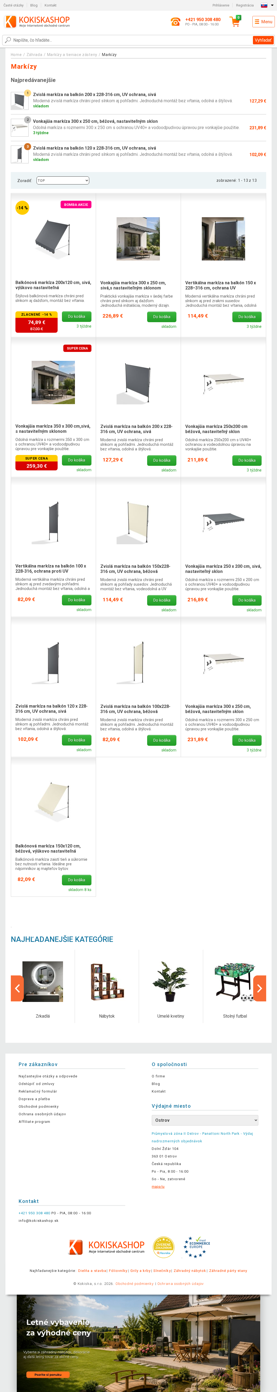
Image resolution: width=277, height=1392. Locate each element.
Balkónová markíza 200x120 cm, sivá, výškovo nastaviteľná (53, 285)
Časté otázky (14, 5)
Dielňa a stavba (92, 1271)
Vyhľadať (263, 40)
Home (16, 54)
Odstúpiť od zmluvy (36, 1084)
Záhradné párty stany (228, 1271)
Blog (34, 5)
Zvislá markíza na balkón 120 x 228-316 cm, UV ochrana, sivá (51, 709)
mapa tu (158, 1187)
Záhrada (34, 54)
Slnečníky (162, 1271)
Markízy (109, 54)
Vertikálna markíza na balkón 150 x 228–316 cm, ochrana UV (220, 285)
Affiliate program (34, 1122)
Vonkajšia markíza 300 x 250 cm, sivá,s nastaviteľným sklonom (133, 285)
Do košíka (76, 316)
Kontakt (51, 5)
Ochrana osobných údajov (42, 1114)
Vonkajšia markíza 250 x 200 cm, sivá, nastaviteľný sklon (223, 569)
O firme (158, 1076)
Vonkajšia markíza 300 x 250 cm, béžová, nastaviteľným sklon (218, 709)
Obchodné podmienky (39, 1106)
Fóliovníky (118, 1271)
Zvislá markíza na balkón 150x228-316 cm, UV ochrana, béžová (135, 569)
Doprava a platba (34, 1099)
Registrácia (245, 5)
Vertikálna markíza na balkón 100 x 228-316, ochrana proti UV (50, 568)
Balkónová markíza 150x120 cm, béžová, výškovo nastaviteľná (48, 848)
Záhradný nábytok (190, 1271)
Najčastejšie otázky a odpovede (48, 1076)
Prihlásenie (221, 5)
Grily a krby (140, 1271)
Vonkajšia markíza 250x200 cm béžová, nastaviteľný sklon (216, 429)
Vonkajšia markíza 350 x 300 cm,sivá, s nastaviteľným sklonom (52, 429)
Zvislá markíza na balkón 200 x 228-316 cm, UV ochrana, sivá (136, 429)
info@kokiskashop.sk (39, 1221)
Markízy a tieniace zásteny (72, 54)
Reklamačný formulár (38, 1091)
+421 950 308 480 (34, 1213)
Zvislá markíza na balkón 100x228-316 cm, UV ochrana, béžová (135, 709)
